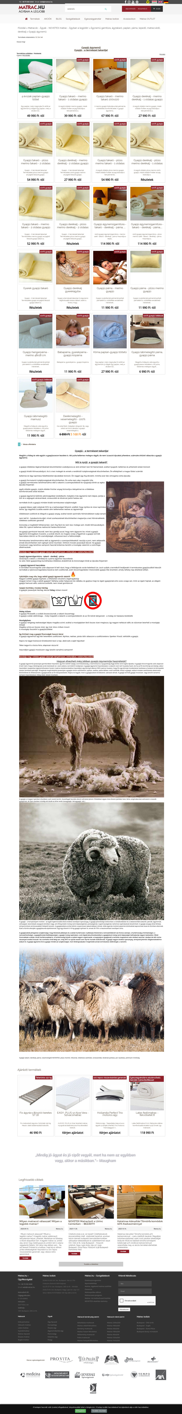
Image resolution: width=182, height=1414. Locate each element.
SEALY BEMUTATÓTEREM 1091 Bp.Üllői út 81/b (60, 1293)
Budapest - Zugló (143, 1326)
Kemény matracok (84, 1329)
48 (42, 37)
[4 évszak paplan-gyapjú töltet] (35, 75)
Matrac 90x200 (113, 1335)
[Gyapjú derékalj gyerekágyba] (72, 267)
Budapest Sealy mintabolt (147, 1332)
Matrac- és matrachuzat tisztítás (97, 1298)
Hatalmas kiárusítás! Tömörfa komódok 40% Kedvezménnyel (140, 1222)
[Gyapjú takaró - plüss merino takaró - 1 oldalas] (110, 139)
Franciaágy (52, 1334)
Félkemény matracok (86, 1335)
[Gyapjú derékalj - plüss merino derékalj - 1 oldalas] (147, 139)
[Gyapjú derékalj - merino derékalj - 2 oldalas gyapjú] (72, 139)
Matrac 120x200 (113, 1338)
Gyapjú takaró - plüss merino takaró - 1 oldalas (110, 162)
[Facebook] (126, 2)
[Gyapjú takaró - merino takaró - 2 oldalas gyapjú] (35, 203)
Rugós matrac (23, 1340)
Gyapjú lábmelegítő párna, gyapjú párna (147, 354)
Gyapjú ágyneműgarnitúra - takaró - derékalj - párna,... (147, 226)
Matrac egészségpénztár (36, 1360)
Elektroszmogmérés (93, 1280)
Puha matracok (83, 1338)
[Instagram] (129, 2)
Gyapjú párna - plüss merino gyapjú (147, 290)
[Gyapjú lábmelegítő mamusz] (35, 395)
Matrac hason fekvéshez (87, 1332)
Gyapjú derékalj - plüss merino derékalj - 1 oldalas (147, 162)
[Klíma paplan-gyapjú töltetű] (110, 331)
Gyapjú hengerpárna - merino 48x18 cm (36, 354)
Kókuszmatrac (23, 1322)
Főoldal (22, 28)
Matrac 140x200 (113, 1340)
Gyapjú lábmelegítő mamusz (35, 418)
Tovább (25, 1258)
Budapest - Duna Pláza (146, 1329)
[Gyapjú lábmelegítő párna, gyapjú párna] (147, 331)
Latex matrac (23, 1328)
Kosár (158, 9)
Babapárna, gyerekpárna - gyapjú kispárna (73, 354)
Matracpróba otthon (93, 1292)
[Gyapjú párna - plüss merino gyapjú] (147, 267)
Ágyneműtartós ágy (55, 1331)
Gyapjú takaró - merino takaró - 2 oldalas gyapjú (35, 226)
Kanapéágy (52, 1325)
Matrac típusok (24, 1334)
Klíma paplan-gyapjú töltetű (110, 352)
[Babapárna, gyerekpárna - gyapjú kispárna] (72, 331)
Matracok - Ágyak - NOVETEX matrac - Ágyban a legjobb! (58, 28)
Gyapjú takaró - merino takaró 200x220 (109, 98)
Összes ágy (52, 1328)
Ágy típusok (52, 1322)
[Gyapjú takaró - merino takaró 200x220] (110, 75)
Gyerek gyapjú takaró (35, 288)
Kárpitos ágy (53, 1337)
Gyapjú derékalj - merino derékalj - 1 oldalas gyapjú (147, 98)
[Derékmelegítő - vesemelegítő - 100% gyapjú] (72, 395)
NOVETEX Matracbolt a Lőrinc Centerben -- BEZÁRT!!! (85, 1222)
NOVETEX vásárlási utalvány (96, 1301)
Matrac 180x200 (113, 1332)
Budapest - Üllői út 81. (145, 1323)
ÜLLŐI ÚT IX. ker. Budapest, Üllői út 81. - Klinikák (60, 1286)
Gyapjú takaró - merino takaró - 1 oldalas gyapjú (72, 98)
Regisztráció (142, 9)
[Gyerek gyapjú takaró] (35, 267)
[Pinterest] (137, 2)
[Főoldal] (26, 19)
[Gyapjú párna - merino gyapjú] (110, 267)
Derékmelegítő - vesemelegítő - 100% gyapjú (72, 419)
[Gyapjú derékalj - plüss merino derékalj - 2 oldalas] (72, 203)
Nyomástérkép (91, 1283)
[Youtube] (133, 2)
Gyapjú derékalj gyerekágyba (73, 290)
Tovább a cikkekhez (91, 1264)
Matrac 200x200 (113, 1323)
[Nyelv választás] (154, 3)
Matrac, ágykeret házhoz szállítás (98, 1286)
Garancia (88, 1289)
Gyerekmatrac (23, 1331)
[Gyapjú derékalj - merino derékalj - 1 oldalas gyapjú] (147, 75)
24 (39, 37)
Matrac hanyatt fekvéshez (87, 1340)
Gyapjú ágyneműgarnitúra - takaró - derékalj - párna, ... (110, 226)
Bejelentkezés (130, 9)
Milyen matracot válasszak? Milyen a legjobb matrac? (40, 1222)
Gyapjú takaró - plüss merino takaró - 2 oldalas (35, 162)
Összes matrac (24, 1337)
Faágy (50, 1340)
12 (36, 37)
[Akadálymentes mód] (148, 3)
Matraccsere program (93, 1295)
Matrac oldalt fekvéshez (86, 1326)
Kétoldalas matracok (85, 1323)
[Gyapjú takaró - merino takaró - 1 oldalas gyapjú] (72, 75)
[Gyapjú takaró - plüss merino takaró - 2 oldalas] (35, 139)
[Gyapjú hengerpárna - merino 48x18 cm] (35, 331)
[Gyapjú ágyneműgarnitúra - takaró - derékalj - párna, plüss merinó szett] (147, 203)
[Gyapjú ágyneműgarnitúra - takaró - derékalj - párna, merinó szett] (110, 203)
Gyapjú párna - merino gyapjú (110, 290)
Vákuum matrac (24, 1325)
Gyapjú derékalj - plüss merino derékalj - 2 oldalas (73, 226)
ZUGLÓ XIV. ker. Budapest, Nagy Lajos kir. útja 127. (61, 1290)
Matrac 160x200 (113, 1326)
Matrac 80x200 (113, 1329)
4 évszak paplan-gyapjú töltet (36, 98)
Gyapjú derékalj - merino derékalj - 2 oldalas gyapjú (72, 162)
